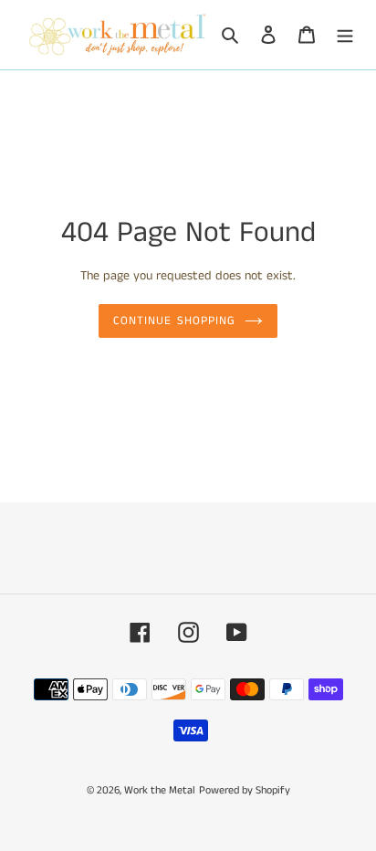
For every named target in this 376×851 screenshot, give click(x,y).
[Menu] (345, 35)
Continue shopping (174, 321)
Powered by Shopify (244, 790)
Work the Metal (159, 790)
